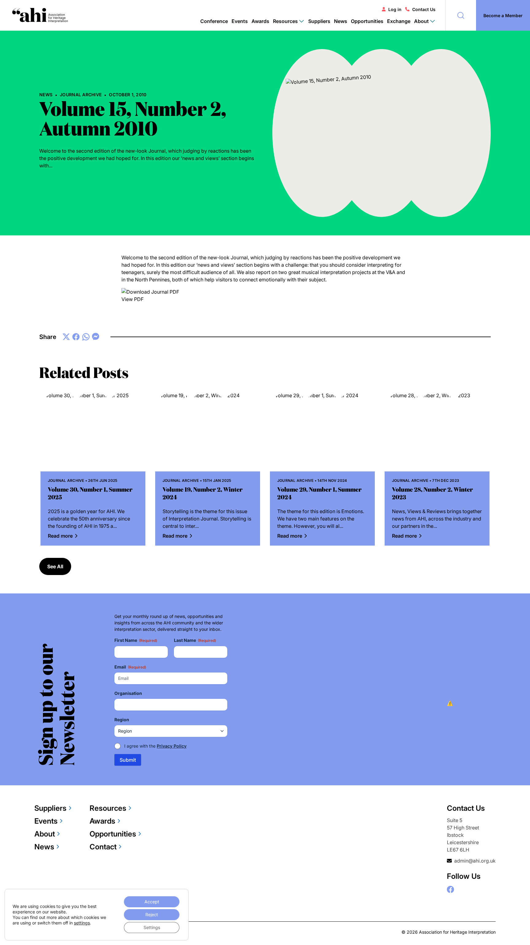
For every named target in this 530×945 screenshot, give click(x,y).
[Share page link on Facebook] (76, 337)
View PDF (132, 299)
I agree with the (155, 746)
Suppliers (319, 21)
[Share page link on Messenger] (95, 337)
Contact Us (424, 9)
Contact (103, 846)
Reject (151, 914)
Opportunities (367, 21)
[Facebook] (450, 889)
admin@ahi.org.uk (475, 861)
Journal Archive (81, 94)
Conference (214, 21)
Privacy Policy (171, 746)
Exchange (398, 21)
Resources (108, 808)
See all (55, 566)
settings (82, 922)
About (44, 833)
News (340, 21)
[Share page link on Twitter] (66, 336)
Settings (152, 927)
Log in (394, 9)
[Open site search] (460, 15)
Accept (151, 901)
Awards (260, 21)
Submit (128, 760)
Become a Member (503, 15)
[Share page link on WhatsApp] (86, 337)
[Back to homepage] (40, 15)
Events (240, 21)
